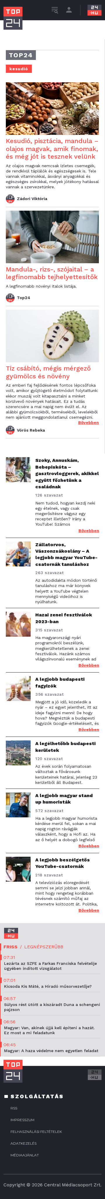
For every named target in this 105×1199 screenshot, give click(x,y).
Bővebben (88, 422)
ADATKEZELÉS (23, 1143)
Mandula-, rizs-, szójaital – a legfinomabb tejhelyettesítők (52, 273)
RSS (13, 1108)
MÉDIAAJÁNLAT (24, 1155)
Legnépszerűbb (43, 947)
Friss (11, 947)
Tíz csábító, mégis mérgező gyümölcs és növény (48, 372)
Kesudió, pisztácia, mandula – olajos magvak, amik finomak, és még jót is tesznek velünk (52, 148)
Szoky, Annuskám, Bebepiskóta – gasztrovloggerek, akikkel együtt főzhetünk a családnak (67, 473)
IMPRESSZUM (22, 1120)
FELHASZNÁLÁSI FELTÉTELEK (36, 1131)
